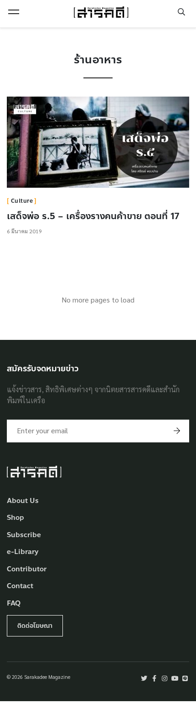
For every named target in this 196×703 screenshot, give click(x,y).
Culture (22, 201)
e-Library (23, 552)
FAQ (14, 603)
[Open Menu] (14, 12)
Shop (15, 518)
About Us (23, 501)
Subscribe (24, 535)
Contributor (26, 569)
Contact (20, 586)
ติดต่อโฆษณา (34, 626)
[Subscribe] (177, 431)
